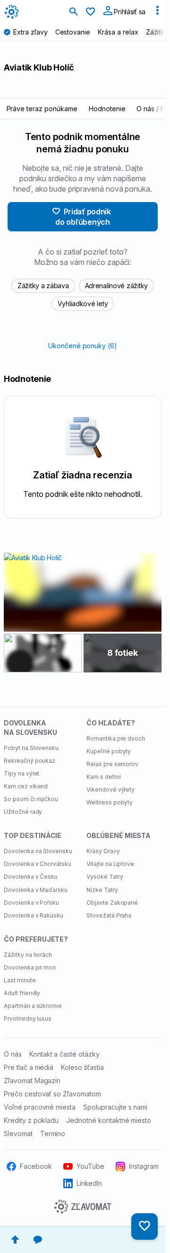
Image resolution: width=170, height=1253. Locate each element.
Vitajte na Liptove (110, 863)
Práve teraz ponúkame (42, 109)
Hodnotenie (107, 109)
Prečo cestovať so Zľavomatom (52, 1094)
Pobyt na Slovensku (31, 747)
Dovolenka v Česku (31, 876)
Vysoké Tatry (104, 876)
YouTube (90, 1166)
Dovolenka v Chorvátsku (37, 863)
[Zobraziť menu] (157, 12)
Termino (53, 1133)
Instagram (144, 1166)
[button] (15, 1239)
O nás (13, 1054)
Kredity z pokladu (31, 1120)
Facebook (36, 1166)
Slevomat (18, 1133)
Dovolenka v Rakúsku (33, 915)
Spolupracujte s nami (115, 1107)
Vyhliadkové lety (83, 304)
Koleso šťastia (82, 1067)
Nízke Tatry (102, 889)
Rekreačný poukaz (29, 760)
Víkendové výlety (110, 789)
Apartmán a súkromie (33, 1005)
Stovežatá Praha (108, 915)
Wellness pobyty (109, 802)
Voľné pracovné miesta (40, 1107)
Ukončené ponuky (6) (82, 346)
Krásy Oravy (103, 851)
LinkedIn (89, 1183)
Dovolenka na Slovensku (38, 851)
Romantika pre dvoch (115, 738)
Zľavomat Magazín (32, 1081)
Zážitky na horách (28, 954)
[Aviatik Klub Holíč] (43, 653)
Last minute (20, 980)
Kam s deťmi (103, 776)
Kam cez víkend (26, 786)
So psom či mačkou (31, 799)
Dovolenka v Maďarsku (36, 889)
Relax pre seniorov (112, 764)
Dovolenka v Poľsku (31, 902)
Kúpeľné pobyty (108, 751)
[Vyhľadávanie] (73, 12)
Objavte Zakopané (112, 902)
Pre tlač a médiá (28, 1067)
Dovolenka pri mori (30, 967)
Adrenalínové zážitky (116, 286)
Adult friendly (22, 993)
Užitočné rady (23, 811)
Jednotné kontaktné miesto (108, 1120)
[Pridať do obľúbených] (144, 1226)
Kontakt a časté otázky (64, 1054)
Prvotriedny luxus (27, 1018)
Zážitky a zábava (43, 286)
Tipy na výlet (21, 773)
